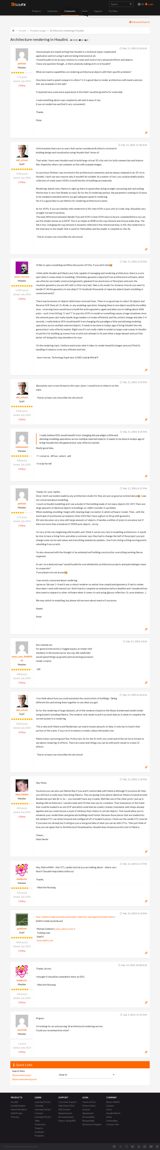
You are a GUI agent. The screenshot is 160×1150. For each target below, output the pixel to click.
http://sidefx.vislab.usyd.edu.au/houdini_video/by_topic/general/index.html (74, 916)
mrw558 (22, 1029)
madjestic (22, 879)
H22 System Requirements (65, 1111)
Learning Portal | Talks (43, 1119)
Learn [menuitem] (85, 11)
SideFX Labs (16, 1113)
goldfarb (22, 928)
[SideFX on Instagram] (126, 1146)
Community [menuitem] (69, 11)
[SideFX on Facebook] (114, 1146)
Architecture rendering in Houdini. (67, 30)
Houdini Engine (18, 1105)
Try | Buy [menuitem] (113, 11)
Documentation (66, 1117)
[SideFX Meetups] (138, 1146)
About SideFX (113, 1102)
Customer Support (67, 1102)
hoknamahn (22, 446)
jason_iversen (22, 276)
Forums (22, 30)
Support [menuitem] (98, 11)
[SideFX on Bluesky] (132, 1146)
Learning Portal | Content (43, 1111)
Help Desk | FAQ (66, 1105)
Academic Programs (39, 1134)
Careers (110, 1105)
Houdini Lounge (38, 30)
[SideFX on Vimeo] (144, 1146)
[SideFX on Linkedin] (157, 1146)
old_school (22, 160)
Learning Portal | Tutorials (43, 1104)
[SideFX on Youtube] (151, 1146)
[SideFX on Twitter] (120, 1146)
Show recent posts (21, 1075)
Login (150, 4)
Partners (15, 1117)
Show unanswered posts (24, 1079)
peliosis (22, 63)
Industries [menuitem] (53, 11)
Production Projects (40, 1126)
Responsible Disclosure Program (91, 1122)
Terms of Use (88, 1102)
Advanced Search (141, 22)
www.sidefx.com (45, 940)
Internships (112, 1120)
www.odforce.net (64, 929)
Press (109, 1109)
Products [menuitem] (36, 11)
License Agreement (88, 1111)
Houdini (14, 1102)
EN (142, 4)
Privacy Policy (89, 1105)
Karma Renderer (19, 1109)
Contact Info (112, 1124)
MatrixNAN (22, 794)
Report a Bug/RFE (67, 1120)
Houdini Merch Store (113, 1115)
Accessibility (88, 1117)
